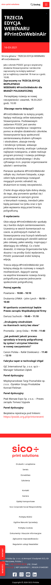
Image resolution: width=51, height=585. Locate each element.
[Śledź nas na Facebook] (14, 574)
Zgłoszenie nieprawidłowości (25, 539)
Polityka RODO (25, 517)
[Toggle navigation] (46, 4)
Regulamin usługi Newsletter (25, 544)
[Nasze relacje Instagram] (21, 574)
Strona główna (9, 56)
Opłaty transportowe (25, 501)
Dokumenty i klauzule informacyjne (25, 533)
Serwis (25, 469)
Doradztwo (25, 475)
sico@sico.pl (8, 567)
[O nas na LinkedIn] (35, 574)
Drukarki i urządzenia (25, 464)
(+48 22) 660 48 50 (18, 564)
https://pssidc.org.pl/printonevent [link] (24, 416)
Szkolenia (25, 480)
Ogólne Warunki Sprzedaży (25, 522)
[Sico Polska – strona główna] (4, 4)
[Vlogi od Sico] (28, 574)
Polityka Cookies (25, 528)
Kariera (25, 496)
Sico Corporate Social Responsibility (25, 507)
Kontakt (25, 490)
